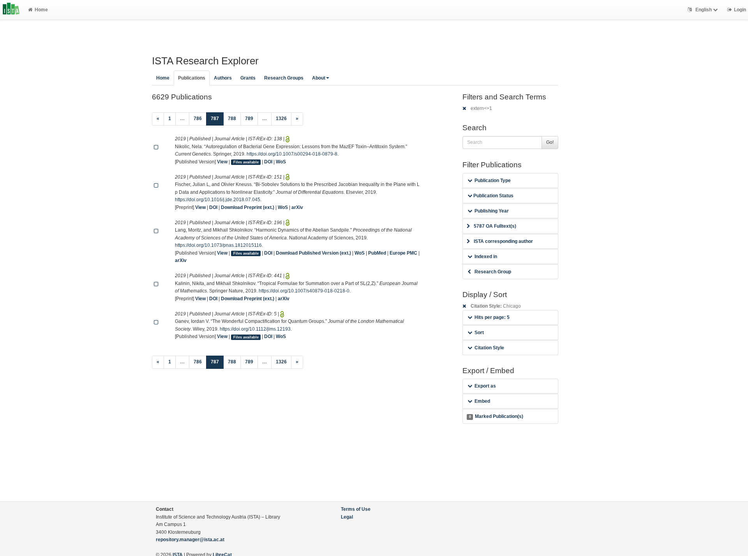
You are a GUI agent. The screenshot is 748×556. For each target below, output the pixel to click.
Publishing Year (492, 211)
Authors (223, 78)
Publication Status (492, 195)
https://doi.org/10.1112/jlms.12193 (255, 329)
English (703, 9)
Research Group (493, 271)
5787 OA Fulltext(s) (495, 226)
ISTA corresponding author (503, 241)
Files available (246, 162)
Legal (347, 517)
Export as (485, 386)
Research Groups (283, 78)
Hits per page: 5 (492, 317)
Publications (191, 78)
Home (41, 9)
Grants (248, 78)
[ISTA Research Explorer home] (11, 9)
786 (198, 118)
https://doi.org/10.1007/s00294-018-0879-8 (292, 154)
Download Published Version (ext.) (313, 253)
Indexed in (486, 256)
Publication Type (493, 180)
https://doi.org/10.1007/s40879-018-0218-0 (304, 291)
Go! (550, 142)
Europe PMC (403, 253)
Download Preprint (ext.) (247, 207)
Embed (482, 401)
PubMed (377, 253)
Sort (479, 332)
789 (249, 118)
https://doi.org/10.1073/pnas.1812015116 (218, 245)
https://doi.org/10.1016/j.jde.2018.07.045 (217, 199)
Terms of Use (355, 509)
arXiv (297, 207)
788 (232, 118)
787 (217, 118)
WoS (281, 162)
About (318, 78)
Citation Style (489, 348)
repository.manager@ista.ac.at (190, 539)
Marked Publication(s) (496, 416)
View (222, 162)
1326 (281, 118)
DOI (268, 162)
